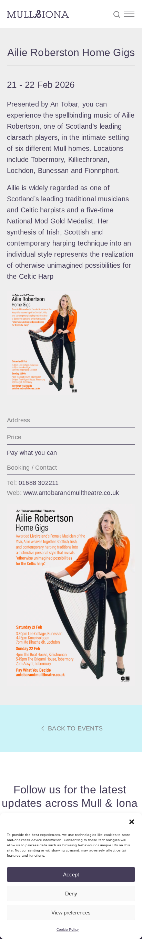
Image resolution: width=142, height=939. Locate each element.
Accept (71, 874)
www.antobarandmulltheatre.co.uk (71, 492)
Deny (71, 893)
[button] (131, 821)
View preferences (71, 912)
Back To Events (74, 728)
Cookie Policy (68, 929)
